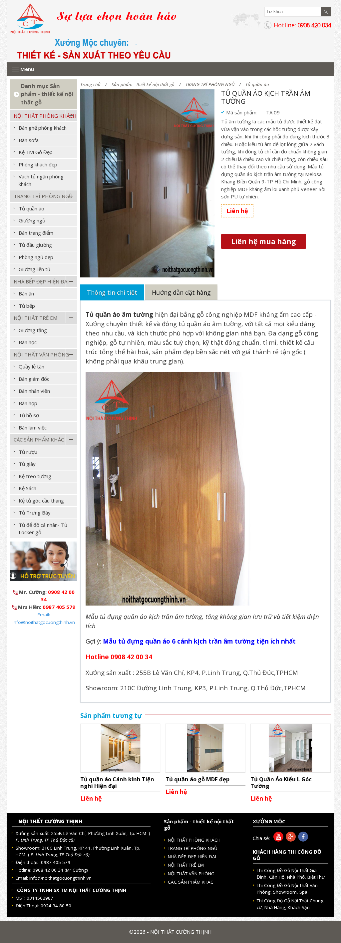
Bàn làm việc (33, 427)
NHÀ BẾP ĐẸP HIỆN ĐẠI (41, 281)
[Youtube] (277, 839)
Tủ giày (27, 463)
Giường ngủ (32, 220)
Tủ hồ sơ (29, 415)
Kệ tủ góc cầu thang (41, 500)
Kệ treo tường (35, 476)
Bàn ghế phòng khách (43, 127)
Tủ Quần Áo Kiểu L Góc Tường (281, 782)
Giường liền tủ (34, 269)
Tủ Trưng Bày (35, 512)
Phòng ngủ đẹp (36, 257)
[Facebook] (302, 839)
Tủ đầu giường (35, 244)
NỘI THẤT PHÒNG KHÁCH (45, 115)
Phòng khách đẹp (38, 164)
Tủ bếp (27, 305)
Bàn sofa (29, 140)
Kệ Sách (27, 488)
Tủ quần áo (257, 84)
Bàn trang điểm (36, 232)
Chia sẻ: (261, 838)
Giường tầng (33, 330)
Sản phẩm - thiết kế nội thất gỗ (143, 84)
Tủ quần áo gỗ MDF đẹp (197, 779)
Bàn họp (28, 403)
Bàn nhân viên (34, 390)
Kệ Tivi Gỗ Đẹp (36, 152)
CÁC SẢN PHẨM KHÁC (39, 439)
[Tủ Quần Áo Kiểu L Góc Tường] (290, 747)
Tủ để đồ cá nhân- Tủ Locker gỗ (43, 529)
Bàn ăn (26, 293)
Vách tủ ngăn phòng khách (41, 180)
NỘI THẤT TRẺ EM (35, 317)
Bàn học (28, 342)
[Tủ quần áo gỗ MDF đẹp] (205, 747)
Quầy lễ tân (31, 366)
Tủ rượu (28, 451)
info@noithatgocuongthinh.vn (60, 878)
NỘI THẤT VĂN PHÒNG (41, 354)
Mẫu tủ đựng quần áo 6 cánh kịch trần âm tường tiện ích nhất (199, 641)
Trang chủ (90, 84)
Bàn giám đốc (34, 378)
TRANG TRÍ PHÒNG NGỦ (209, 84)
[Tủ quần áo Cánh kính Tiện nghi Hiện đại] (120, 747)
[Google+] (289, 839)
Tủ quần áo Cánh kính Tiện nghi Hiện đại (117, 782)
